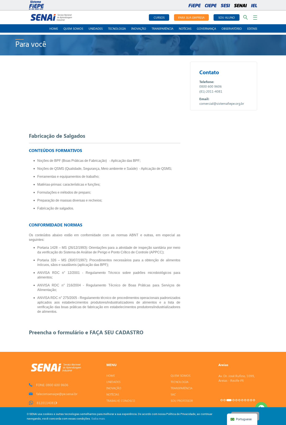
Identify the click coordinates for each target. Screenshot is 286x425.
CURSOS (159, 17)
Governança (206, 29)
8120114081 (46, 403)
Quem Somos (73, 29)
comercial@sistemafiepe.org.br (221, 103)
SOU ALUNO (226, 17)
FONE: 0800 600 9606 (52, 385)
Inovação (138, 29)
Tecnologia (117, 29)
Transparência (162, 29)
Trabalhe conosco (120, 401)
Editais (252, 29)
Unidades (96, 29)
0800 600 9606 (210, 86)
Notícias (185, 29)
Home (53, 29)
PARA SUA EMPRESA (191, 17)
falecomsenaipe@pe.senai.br (56, 394)
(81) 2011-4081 (210, 91)
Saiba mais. (98, 418)
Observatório (232, 29)
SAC (173, 394)
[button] (221, 400)
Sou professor (182, 401)
